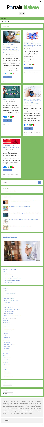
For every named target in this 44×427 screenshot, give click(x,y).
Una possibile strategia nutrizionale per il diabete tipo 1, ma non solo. (24, 219)
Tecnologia (10, 81)
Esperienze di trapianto (9, 298)
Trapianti (5, 369)
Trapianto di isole (7, 374)
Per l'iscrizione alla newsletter (9, 191)
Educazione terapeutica (9, 329)
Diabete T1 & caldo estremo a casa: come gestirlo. (20, 226)
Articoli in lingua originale (8, 288)
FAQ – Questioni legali (9, 276)
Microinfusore (7, 364)
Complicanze (7, 327)
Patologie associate (8, 331)
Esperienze (6, 174)
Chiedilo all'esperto (10, 237)
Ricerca (4, 355)
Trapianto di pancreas (8, 376)
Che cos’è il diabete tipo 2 (9, 344)
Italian (5, 393)
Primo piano (6, 124)
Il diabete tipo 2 (29, 72)
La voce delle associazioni (9, 293)
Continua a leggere (7, 76)
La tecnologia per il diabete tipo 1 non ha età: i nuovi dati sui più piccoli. (25, 213)
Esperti (4, 271)
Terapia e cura (35, 72)
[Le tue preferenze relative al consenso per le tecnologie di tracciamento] (42, 425)
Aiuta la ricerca (7, 357)
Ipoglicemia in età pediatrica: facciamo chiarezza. (20, 206)
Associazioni (5, 290)
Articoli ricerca (7, 359)
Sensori (5, 81)
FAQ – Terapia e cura (8, 274)
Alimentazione (7, 342)
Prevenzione (6, 348)
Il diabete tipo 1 (29, 132)
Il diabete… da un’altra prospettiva (11, 300)
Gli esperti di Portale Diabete (9, 269)
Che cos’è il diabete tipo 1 (9, 324)
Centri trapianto (7, 371)
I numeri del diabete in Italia (10, 99)
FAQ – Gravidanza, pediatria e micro (12, 280)
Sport (5, 335)
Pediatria (6, 333)
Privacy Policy (6, 420)
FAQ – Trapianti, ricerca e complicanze (12, 278)
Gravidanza (5, 320)
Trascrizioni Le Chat (8, 302)
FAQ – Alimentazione (8, 282)
